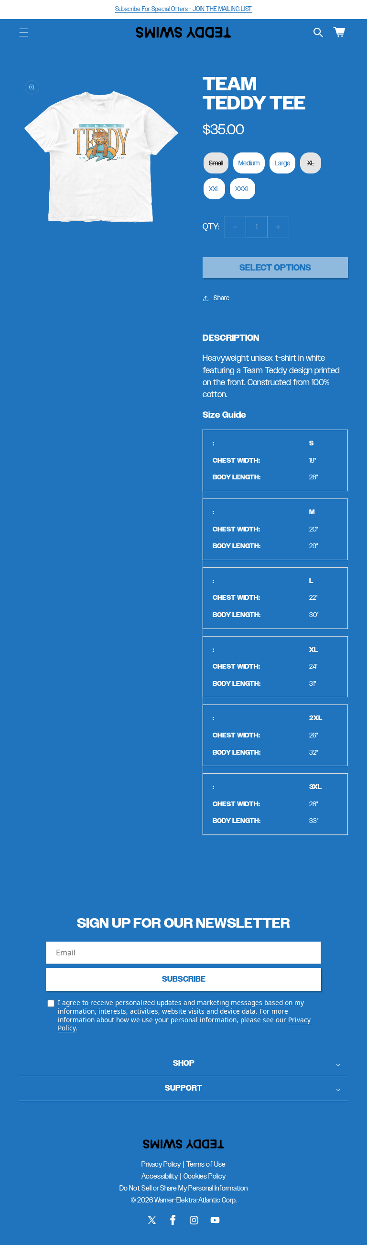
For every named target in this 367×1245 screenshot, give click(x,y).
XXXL (242, 189)
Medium (248, 163)
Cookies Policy (205, 1176)
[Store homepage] (183, 1143)
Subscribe (183, 979)
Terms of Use (206, 1164)
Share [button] (221, 298)
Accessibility (159, 1176)
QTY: (211, 226)
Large (282, 163)
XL (310, 163)
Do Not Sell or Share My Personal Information (183, 1188)
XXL (214, 189)
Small (216, 163)
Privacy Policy (161, 1164)
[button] (23, 32)
